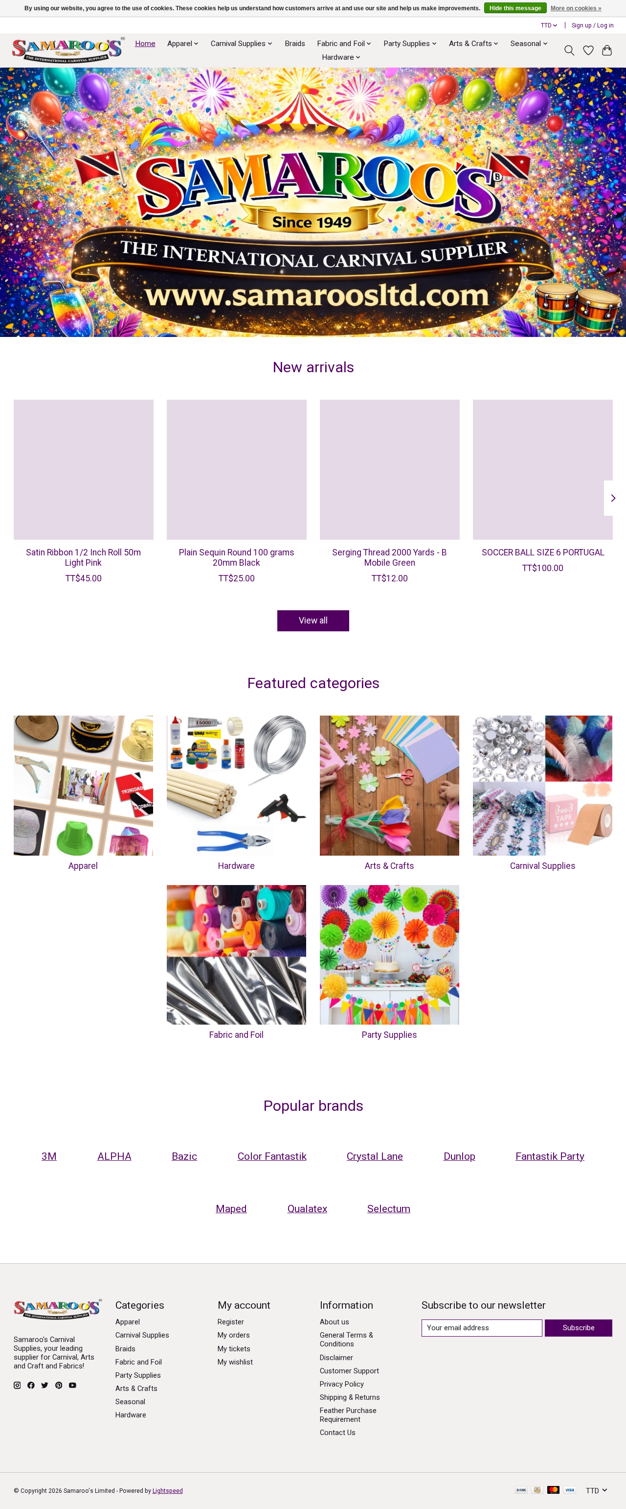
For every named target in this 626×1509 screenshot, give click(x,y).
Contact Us (338, 1432)
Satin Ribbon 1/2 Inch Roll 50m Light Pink (83, 558)
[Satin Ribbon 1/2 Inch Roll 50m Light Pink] (84, 470)
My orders (234, 1335)
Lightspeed (168, 1490)
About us (334, 1321)
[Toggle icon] (569, 50)
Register (231, 1321)
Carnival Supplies (543, 866)
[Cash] (537, 1490)
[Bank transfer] (521, 1490)
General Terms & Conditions (346, 1339)
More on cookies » (576, 8)
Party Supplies (389, 1035)
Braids (295, 43)
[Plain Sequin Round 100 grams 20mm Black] (237, 470)
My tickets (234, 1348)
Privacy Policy (342, 1384)
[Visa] (569, 1490)
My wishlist (235, 1362)
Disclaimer (336, 1357)
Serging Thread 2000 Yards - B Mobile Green (389, 558)
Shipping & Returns (350, 1397)
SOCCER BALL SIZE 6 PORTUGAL (542, 552)
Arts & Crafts (389, 866)
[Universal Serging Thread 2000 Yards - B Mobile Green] (390, 470)
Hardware (236, 866)
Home (145, 43)
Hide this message (515, 8)
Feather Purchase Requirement (348, 1415)
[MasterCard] (553, 1490)
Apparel (83, 866)
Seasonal (130, 1401)
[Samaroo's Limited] (68, 50)
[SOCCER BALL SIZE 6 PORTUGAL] (543, 470)
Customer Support (349, 1370)
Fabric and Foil (236, 1035)
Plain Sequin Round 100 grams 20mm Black (236, 558)
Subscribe (579, 1327)
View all (313, 620)
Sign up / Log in (593, 25)
